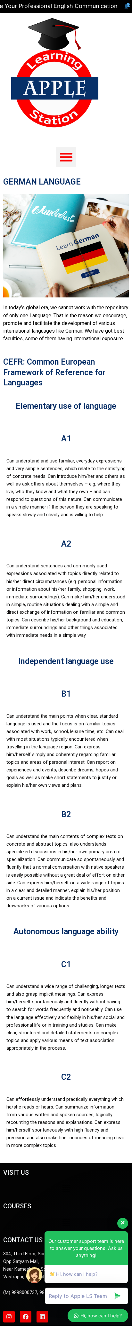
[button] (66, 157)
